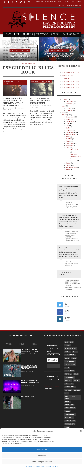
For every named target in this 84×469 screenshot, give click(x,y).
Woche (8, 344)
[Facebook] (5, 2)
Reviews (64, 115)
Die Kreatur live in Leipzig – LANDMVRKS (30, 382)
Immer (34, 344)
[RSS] (17, 2)
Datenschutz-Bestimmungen (43, 466)
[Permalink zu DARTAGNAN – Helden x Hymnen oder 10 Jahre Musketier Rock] (61, 204)
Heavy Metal (70, 132)
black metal (70, 355)
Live (21, 50)
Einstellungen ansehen (42, 462)
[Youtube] (25, 2)
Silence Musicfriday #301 (70, 72)
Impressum (55, 466)
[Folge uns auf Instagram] (60, 319)
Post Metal (69, 417)
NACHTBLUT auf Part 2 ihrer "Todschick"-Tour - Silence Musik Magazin (72, 282)
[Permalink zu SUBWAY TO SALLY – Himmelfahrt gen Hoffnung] (61, 232)
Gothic (68, 128)
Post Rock (73, 154)
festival (68, 374)
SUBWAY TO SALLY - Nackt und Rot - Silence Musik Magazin (71, 234)
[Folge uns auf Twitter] (60, 304)
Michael (68, 262)
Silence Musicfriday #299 (70, 84)
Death (74, 358)
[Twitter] (21, 2)
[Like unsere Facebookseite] (60, 312)
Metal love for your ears (51, 386)
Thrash (68, 170)
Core (52, 50)
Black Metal (70, 117)
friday (76, 380)
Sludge (68, 163)
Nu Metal (69, 139)
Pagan (68, 141)
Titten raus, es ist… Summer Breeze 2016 (29, 350)
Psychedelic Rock (75, 156)
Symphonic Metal (71, 167)
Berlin (67, 351)
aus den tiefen (70, 348)
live (66, 393)
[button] (81, 431)
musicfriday (70, 408)
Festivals (14, 50)
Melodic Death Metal (70, 397)
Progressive (69, 145)
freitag (68, 380)
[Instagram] (9, 2)
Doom (68, 123)
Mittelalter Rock (75, 150)
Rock (67, 148)
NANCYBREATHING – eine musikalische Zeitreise (29, 367)
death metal (70, 361)
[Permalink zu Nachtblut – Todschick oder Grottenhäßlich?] (61, 281)
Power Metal (70, 143)
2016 (66, 342)
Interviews (8, 81)
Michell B (68, 203)
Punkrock (73, 161)
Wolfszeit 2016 (27, 396)
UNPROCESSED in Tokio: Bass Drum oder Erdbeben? (59, 55)
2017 (71, 342)
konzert (68, 390)
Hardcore (69, 130)
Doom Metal (69, 371)
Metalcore (69, 405)
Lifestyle (18, 81)
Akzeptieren (42, 449)
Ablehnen (42, 455)
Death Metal (70, 121)
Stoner (7, 84)
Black (75, 351)
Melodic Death (70, 134)
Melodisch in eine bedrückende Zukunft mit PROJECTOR (70, 77)
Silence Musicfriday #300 (70, 81)
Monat (21, 344)
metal (67, 401)
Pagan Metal (70, 414)
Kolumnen (69, 104)
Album (67, 345)
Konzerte (59, 50)
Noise (68, 137)
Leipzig (77, 390)
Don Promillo (9, 108)
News (27, 50)
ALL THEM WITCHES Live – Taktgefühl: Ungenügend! (40, 100)
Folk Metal (69, 377)
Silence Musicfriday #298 (70, 87)
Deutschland (70, 364)
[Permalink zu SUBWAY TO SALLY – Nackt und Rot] (61, 263)
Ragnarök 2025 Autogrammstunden (19, 55)
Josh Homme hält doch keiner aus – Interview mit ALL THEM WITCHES (13, 102)
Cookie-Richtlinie (30, 466)
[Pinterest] (13, 2)
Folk (67, 126)
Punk (67, 427)
